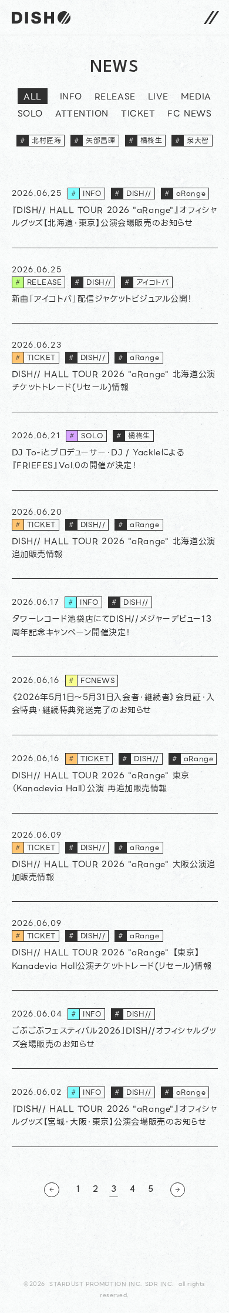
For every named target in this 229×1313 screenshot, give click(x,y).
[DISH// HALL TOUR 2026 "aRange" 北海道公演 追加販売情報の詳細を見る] (115, 535)
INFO (71, 97)
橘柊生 (146, 140)
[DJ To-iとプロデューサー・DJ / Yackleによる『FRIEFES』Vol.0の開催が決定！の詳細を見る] (115, 451)
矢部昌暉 (94, 140)
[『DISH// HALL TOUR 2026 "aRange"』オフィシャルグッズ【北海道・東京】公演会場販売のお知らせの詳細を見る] (115, 209)
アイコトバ (146, 282)
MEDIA (196, 97)
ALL (32, 96)
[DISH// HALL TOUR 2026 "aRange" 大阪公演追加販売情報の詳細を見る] (115, 858)
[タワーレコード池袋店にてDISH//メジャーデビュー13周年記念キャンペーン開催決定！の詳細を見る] (115, 618)
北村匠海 (40, 140)
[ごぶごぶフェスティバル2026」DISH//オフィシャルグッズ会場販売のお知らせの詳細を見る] (115, 1030)
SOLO (30, 114)
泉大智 (192, 140)
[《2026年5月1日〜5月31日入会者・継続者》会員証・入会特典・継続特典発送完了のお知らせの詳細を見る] (115, 696)
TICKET (138, 114)
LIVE (158, 97)
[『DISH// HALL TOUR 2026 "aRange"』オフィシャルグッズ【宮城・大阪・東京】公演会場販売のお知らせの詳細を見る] (115, 1108)
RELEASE (115, 97)
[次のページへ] (177, 1189)
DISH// (132, 193)
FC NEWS (189, 114)
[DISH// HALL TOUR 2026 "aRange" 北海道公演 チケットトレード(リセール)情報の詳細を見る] (115, 368)
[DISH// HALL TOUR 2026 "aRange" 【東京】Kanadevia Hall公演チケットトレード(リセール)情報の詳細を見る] (115, 946)
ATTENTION (82, 114)
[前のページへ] (51, 1189)
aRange (185, 193)
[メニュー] (211, 17)
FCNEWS (91, 680)
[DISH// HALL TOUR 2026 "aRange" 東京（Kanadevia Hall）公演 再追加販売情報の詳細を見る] (115, 774)
